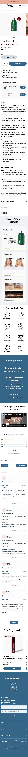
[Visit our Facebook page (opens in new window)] (19, 741)
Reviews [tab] (4, 461)
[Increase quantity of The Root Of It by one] (7, 64)
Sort (15, 471)
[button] (12, 37)
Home (2, 10)
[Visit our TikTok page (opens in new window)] (26, 741)
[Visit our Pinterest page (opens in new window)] (16, 741)
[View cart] (25, 5)
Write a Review (23, 466)
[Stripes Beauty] (10, 6)
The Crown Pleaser (12, 86)
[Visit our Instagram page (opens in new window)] (22, 741)
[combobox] (3, 711)
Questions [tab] (11, 461)
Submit (14, 716)
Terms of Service (17, 703)
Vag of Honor (11, 93)
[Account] (23, 6)
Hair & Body (7, 10)
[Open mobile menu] (2, 5)
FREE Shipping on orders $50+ (14, 1)
